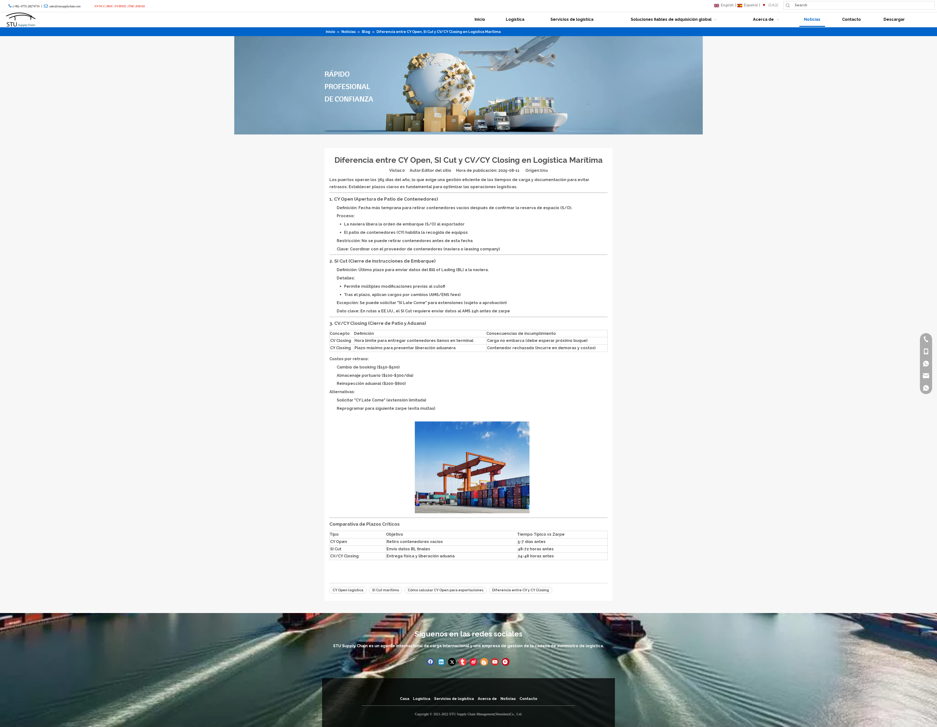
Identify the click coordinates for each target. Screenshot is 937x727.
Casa (404, 698)
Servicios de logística (454, 698)
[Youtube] (495, 662)
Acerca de (487, 698)
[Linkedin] (441, 662)
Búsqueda (788, 5)
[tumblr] (463, 662)
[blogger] (484, 662)
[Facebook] (430, 662)
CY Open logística (348, 590)
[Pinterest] (505, 662)
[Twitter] (452, 662)
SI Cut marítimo (385, 590)
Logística (421, 698)
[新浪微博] (473, 662)
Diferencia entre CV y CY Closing (520, 590)
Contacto (528, 698)
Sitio (544, 171)
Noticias (508, 698)
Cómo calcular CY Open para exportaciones (445, 590)
